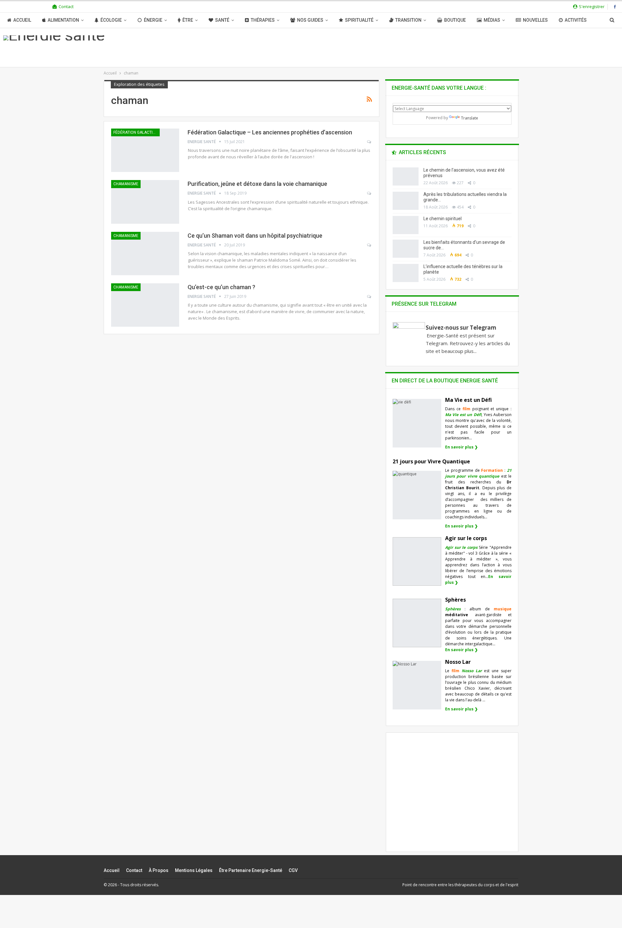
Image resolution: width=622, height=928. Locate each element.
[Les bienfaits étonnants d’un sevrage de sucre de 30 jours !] (406, 249)
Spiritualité (359, 20)
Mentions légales (194, 870)
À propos (158, 870)
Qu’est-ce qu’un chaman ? (221, 287)
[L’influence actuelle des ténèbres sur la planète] (406, 273)
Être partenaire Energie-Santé (250, 870)
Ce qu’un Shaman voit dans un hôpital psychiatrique (255, 235)
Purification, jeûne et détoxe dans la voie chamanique (257, 183)
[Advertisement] (452, 797)
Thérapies (263, 20)
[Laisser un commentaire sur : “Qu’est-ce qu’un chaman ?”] (369, 296)
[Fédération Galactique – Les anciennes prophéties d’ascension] (145, 150)
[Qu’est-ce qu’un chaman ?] (145, 305)
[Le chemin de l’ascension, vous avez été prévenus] (406, 176)
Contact (66, 6)
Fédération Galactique (136, 132)
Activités (576, 20)
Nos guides (310, 20)
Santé (222, 20)
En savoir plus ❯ (461, 447)
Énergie (153, 20)
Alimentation (63, 20)
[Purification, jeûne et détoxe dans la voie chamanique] (145, 201)
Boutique (455, 20)
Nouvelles (535, 20)
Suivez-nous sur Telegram (461, 327)
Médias (492, 20)
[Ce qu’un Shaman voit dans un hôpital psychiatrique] (145, 253)
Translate (469, 118)
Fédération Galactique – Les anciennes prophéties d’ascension (270, 132)
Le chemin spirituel (442, 218)
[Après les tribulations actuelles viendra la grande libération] (406, 201)
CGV (293, 870)
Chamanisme (125, 184)
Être (187, 20)
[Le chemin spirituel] (406, 225)
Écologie (111, 20)
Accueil (22, 20)
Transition (408, 20)
